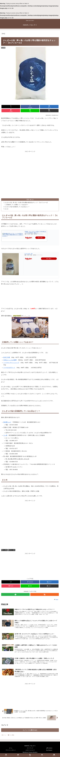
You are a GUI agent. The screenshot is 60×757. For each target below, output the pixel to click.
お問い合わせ (49, 748)
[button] (49, 110)
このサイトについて (30, 750)
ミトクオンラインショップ (11, 362)
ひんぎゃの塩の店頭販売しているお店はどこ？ (17, 206)
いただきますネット (9, 367)
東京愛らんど (7, 422)
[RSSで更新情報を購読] (44, 594)
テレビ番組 (5, 549)
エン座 (5, 435)
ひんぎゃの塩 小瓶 (28, 253)
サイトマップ (30, 748)
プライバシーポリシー (11, 750)
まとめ (6, 209)
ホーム (10, 748)
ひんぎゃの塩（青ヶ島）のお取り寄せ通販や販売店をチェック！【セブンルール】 (26, 202)
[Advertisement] (30, 165)
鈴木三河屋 (6, 357)
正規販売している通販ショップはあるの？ (17, 204)
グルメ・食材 (12, 549)
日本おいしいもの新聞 (10, 360)
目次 (28, 199)
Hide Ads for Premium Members (30, 752)
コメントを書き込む (30, 730)
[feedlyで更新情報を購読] (15, 594)
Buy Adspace (49, 750)
